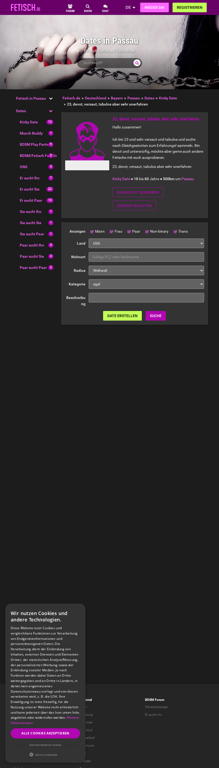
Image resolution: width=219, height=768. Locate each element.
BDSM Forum (154, 700)
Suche (156, 316)
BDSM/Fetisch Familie (39, 155)
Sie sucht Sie (30, 223)
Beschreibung (75, 301)
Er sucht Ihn (30, 178)
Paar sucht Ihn (32, 245)
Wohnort (78, 257)
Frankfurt (85, 730)
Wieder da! (154, 7)
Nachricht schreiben (138, 192)
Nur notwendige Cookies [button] (45, 744)
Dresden (85, 761)
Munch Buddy (31, 133)
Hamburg (86, 715)
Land (81, 243)
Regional (85, 700)
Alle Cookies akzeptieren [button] (45, 733)
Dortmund (86, 745)
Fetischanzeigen (156, 707)
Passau (187, 179)
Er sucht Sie (30, 189)
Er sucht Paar (31, 200)
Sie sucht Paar (32, 234)
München (86, 722)
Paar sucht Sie (32, 256)
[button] (45, 754)
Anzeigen (77, 231)
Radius (79, 270)
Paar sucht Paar (33, 267)
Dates (21, 111)
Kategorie (77, 284)
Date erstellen (122, 316)
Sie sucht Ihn (30, 211)
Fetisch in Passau (31, 98)
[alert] (45, 683)
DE (128, 7)
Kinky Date (29, 122)
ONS (23, 167)
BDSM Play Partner (36, 144)
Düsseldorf (87, 738)
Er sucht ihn (153, 715)
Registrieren (189, 7)
